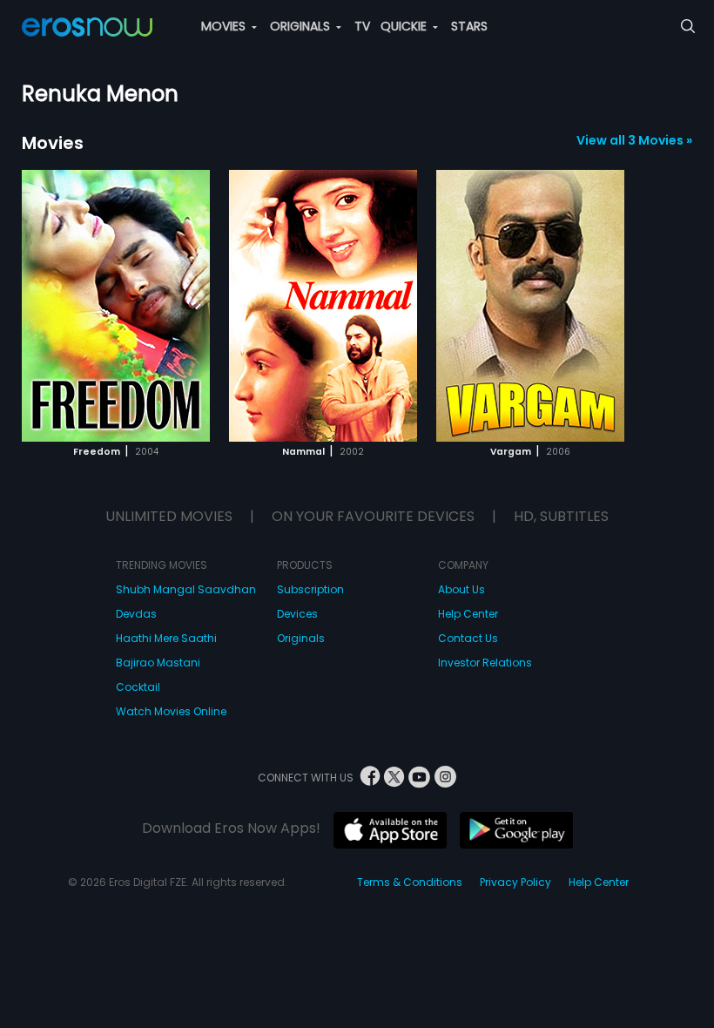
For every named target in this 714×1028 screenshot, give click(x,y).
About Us (461, 589)
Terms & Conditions (409, 882)
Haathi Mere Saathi (166, 638)
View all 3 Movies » (634, 140)
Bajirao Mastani (158, 662)
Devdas (136, 613)
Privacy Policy (515, 882)
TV (362, 26)
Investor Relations (485, 662)
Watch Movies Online (171, 711)
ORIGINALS (301, 26)
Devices (297, 613)
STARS (469, 26)
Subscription (310, 589)
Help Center (468, 613)
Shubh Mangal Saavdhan (186, 589)
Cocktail (138, 687)
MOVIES (225, 26)
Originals (301, 638)
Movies (53, 143)
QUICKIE (405, 26)
